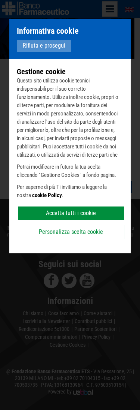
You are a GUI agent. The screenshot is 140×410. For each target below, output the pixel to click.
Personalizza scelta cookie (71, 231)
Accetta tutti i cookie (71, 213)
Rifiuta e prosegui (44, 45)
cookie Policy (47, 195)
